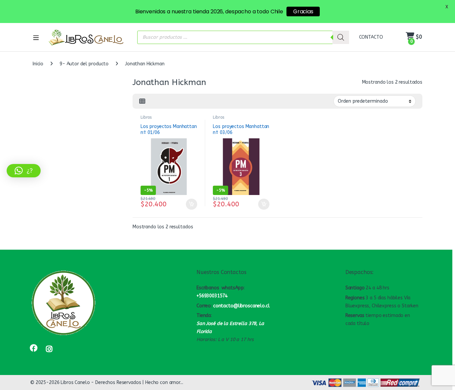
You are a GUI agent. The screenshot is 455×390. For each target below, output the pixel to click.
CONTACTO (371, 37)
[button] (24, 170)
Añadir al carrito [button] (190, 204)
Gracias (303, 11)
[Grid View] (142, 101)
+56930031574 (212, 296)
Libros (146, 117)
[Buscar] (340, 37)
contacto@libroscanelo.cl (241, 306)
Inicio (38, 64)
